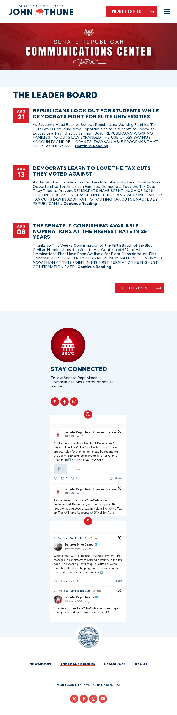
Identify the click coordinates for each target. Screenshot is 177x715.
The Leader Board (77, 664)
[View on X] (119, 432)
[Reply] (55, 478)
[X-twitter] (55, 401)
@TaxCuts (83, 447)
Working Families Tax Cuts (74, 538)
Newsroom (40, 664)
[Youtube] (103, 699)
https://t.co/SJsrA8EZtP (87, 459)
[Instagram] (74, 401)
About (141, 664)
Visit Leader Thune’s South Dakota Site (88, 685)
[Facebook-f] (64, 401)
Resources (115, 664)
